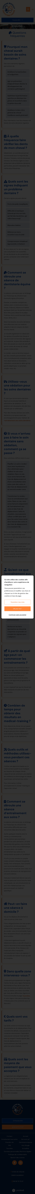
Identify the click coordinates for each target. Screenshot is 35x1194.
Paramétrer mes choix (17, 602)
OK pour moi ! (17, 609)
